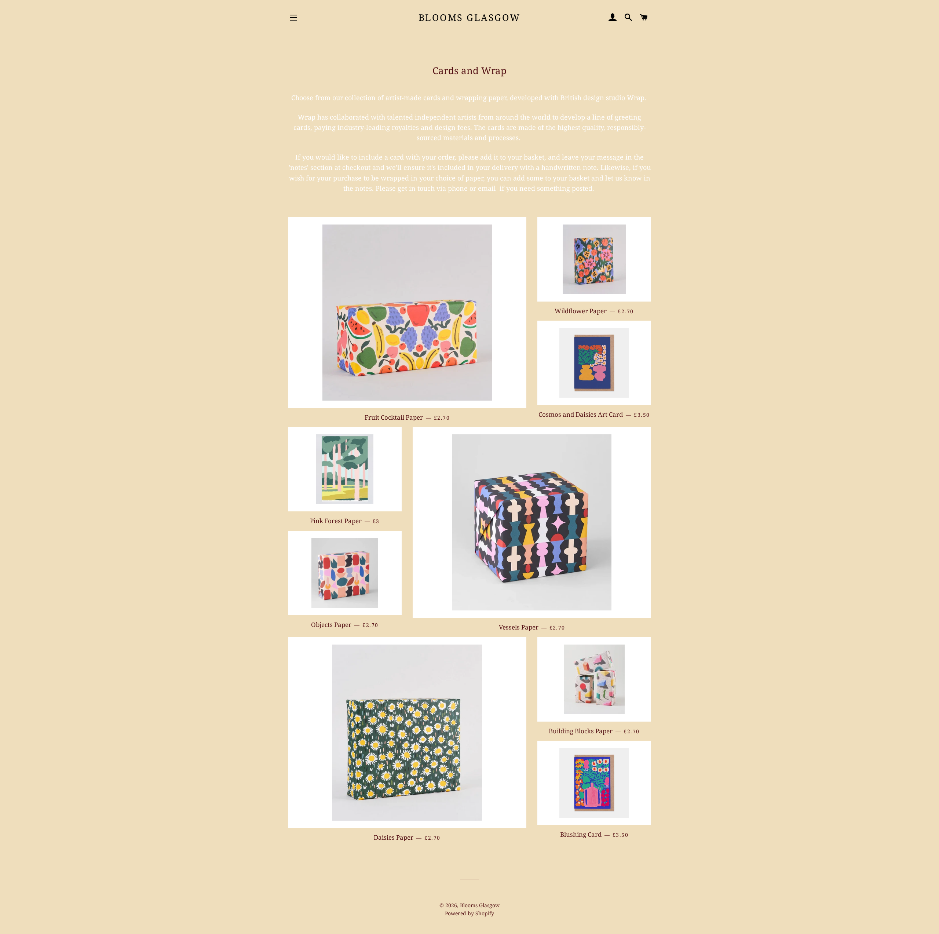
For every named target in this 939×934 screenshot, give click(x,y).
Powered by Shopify (469, 913)
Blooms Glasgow (469, 17)
